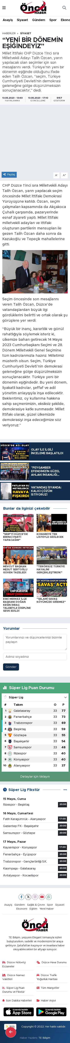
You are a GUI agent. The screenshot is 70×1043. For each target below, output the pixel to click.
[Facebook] (21, 897)
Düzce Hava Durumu (54, 962)
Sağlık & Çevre (36, 905)
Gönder (11, 666)
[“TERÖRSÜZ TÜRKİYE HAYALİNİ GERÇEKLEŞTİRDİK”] (52, 555)
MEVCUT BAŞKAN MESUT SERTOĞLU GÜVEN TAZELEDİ (15, 569)
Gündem (38, 20)
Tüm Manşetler (50, 988)
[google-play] (51, 1012)
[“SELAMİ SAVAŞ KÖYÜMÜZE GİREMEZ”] (52, 587)
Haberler (9, 33)
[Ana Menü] (4, 7)
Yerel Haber (46, 908)
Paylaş (11, 174)
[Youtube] (42, 897)
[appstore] (19, 1012)
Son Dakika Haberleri (19, 1000)
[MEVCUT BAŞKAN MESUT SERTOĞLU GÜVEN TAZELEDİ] (18, 555)
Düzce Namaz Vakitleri (13, 977)
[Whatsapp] (49, 897)
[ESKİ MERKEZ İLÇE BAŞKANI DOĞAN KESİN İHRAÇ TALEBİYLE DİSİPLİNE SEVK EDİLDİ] (18, 587)
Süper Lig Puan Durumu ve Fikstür (13, 990)
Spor (53, 20)
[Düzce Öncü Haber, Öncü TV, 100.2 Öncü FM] (33, 8)
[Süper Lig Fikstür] (65, 789)
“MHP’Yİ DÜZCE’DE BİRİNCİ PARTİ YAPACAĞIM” (15, 537)
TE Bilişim (44, 1038)
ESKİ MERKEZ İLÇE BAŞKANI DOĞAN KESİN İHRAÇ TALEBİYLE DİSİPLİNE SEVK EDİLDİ (17, 605)
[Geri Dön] (10, 1032)
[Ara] (64, 8)
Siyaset (22, 20)
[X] (28, 897)
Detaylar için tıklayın (35, 776)
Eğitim (33, 908)
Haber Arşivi (48, 1000)
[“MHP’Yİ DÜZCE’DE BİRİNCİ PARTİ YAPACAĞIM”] (18, 522)
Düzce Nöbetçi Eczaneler (14, 964)
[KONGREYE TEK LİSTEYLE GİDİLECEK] (52, 522)
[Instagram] (35, 897)
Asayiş (8, 20)
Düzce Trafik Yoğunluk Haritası (47, 977)
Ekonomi (21, 908)
